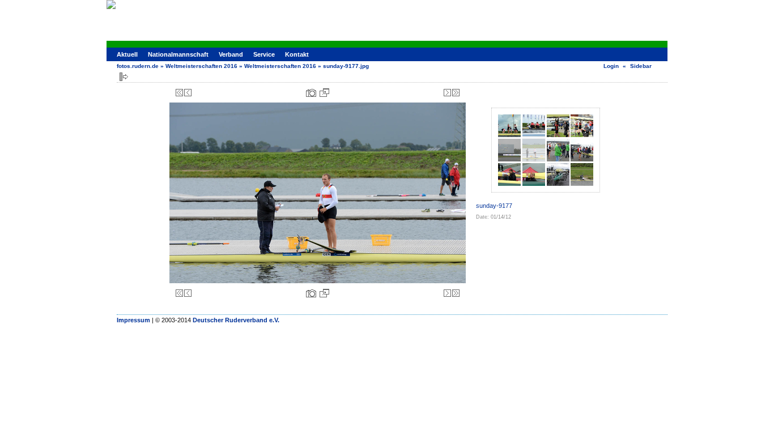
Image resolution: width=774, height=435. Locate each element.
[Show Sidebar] (124, 76)
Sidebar (641, 66)
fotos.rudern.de (138, 66)
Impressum (133, 320)
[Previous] (188, 92)
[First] (179, 92)
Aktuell (127, 54)
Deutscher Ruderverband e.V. (236, 320)
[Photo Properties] (311, 92)
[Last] (456, 92)
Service (264, 54)
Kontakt (297, 54)
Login (611, 66)
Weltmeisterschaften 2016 (201, 66)
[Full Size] (324, 92)
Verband (231, 54)
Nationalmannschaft (178, 54)
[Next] (447, 92)
